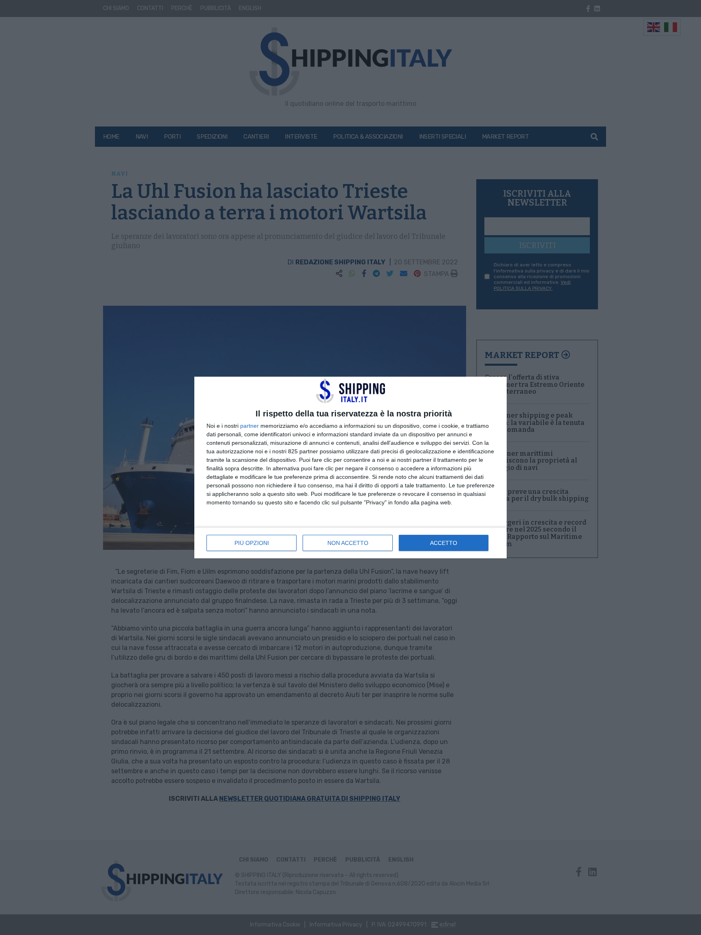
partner (249, 426)
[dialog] (350, 467)
